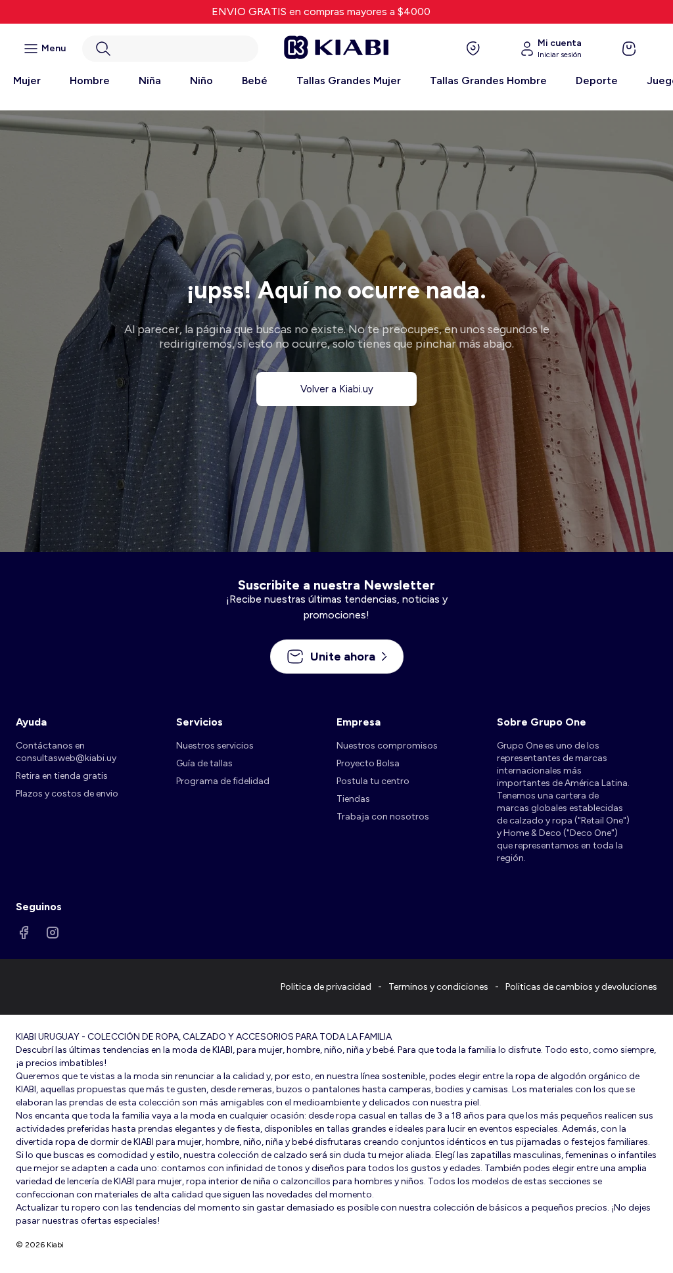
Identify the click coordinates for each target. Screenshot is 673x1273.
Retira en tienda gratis (62, 775)
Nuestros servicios (215, 745)
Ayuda (31, 722)
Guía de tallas (204, 763)
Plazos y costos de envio (67, 793)
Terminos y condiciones (438, 986)
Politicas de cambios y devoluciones (581, 986)
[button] (170, 48)
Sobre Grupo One (541, 722)
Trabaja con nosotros (382, 816)
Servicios (199, 722)
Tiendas (353, 798)
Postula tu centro (372, 781)
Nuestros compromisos (387, 745)
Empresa (358, 722)
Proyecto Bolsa (368, 763)
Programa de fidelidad (222, 781)
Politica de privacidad (326, 986)
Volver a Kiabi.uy (336, 389)
